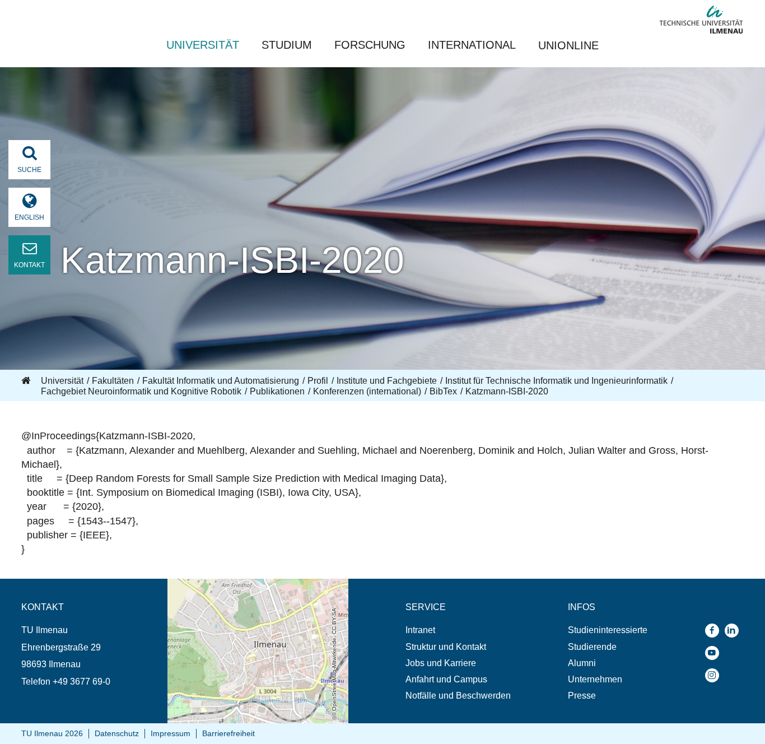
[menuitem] (458, 630)
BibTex (443, 391)
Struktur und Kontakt (445, 647)
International (472, 45)
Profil (317, 380)
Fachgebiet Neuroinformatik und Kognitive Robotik (141, 391)
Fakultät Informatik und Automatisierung (220, 380)
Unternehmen (595, 679)
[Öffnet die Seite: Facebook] (715, 631)
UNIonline (568, 45)
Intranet (420, 630)
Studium (287, 45)
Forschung (369, 45)
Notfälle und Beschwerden (458, 695)
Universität (202, 45)
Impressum (170, 733)
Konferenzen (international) (367, 391)
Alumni (582, 663)
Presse (582, 695)
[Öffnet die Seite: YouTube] (715, 653)
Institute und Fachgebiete (387, 380)
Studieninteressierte (607, 630)
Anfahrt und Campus (446, 679)
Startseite (26, 381)
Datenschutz (117, 733)
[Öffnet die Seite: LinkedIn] (734, 631)
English (29, 217)
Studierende (592, 647)
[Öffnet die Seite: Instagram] (715, 675)
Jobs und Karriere (440, 663)
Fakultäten (113, 380)
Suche (29, 170)
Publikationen (277, 391)
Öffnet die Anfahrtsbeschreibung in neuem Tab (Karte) (250, 589)
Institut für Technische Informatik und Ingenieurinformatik (556, 380)
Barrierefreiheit (228, 733)
